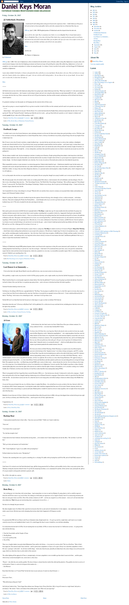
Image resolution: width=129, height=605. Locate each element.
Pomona (97, 363)
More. (26, 46)
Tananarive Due (99, 173)
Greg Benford (98, 137)
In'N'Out (97, 288)
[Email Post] (31, 118)
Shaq (96, 101)
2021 (94, 10)
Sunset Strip (98, 400)
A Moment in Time (100, 118)
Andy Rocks (98, 197)
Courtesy (97, 240)
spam (96, 460)
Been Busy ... (9, 489)
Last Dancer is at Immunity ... (16, 267)
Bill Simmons (98, 214)
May (95, 53)
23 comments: (26, 591)
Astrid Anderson (99, 204)
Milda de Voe (98, 337)
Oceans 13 (97, 351)
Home (44, 598)
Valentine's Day (99, 424)
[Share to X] (39, 118)
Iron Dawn (97, 289)
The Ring (32, 258)
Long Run (97, 98)
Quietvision (98, 366)
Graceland (97, 276)
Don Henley (98, 255)
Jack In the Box (98, 296)
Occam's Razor (98, 349)
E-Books (97, 132)
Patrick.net (97, 356)
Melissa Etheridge (99, 334)
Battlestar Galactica (100, 211)
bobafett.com (98, 178)
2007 (94, 24)
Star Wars (97, 169)
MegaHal (97, 332)
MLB (96, 323)
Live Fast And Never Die (101, 315)
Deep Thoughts (98, 250)
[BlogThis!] (37, 118)
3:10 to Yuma (98, 187)
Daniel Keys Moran (98, 61)
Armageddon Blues (99, 92)
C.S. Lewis (97, 224)
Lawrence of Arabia (100, 313)
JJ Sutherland (7, 57)
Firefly (96, 265)
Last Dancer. (98, 311)
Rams (96, 370)
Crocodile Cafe (98, 127)
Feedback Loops (10, 129)
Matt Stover (98, 99)
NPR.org (27, 30)
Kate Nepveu (98, 306)
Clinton (96, 229)
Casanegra (97, 125)
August (96, 47)
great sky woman (99, 443)
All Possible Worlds (100, 81)
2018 (94, 14)
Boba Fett (97, 122)
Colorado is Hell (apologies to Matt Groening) (106, 231)
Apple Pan (97, 200)
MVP (96, 149)
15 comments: (26, 118)
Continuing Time (99, 106)
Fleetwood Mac (99, 269)
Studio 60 (97, 171)
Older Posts (84, 598)
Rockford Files (98, 373)
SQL (96, 376)
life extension (98, 447)
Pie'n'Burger (98, 361)
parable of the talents (100, 453)
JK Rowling (98, 294)
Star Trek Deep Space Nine (102, 168)
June (95, 51)
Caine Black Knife (99, 123)
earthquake (97, 441)
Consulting (97, 234)
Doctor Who (98, 253)
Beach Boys (98, 212)
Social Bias (98, 164)
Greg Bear (97, 135)
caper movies (98, 435)
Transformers (98, 419)
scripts (96, 459)
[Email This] (35, 118)
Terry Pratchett (98, 407)
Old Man (97, 152)
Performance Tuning (100, 358)
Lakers (96, 72)
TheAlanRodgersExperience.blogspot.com (105, 416)
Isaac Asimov (98, 291)
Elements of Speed (99, 257)
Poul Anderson (98, 159)
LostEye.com (98, 320)
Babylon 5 (97, 205)
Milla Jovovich (98, 339)
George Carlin (98, 274)
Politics (97, 84)
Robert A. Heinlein (99, 371)
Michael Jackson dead (100, 335)
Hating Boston (98, 77)
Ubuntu (96, 103)
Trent (96, 421)
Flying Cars (98, 270)
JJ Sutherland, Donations (14, 19)
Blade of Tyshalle (99, 217)
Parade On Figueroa (100, 354)
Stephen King (98, 397)
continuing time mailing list (102, 438)
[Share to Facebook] (41, 118)
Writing (96, 176)
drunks (96, 440)
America (97, 193)
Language (97, 310)
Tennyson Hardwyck (100, 406)
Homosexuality (98, 284)
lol (95, 448)
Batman (97, 209)
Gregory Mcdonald (99, 139)
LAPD (96, 308)
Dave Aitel (97, 248)
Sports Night (98, 394)
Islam (96, 293)
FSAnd (96, 260)
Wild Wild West (99, 428)
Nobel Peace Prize (15, 407)
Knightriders (98, 146)
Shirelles (97, 387)
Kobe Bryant (98, 75)
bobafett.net (98, 431)
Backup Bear (9, 415)
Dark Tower (98, 246)
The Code (97, 411)
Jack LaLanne (98, 298)
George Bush (98, 110)
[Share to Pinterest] (42, 118)
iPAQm (96, 445)
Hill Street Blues (99, 282)
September (97, 45)
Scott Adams (98, 385)
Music (96, 342)
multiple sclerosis (99, 450)
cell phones (97, 436)
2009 (94, 20)
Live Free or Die (99, 317)
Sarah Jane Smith (99, 380)
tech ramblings (98, 462)
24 (95, 185)
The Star (97, 414)
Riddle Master (98, 161)
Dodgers (97, 108)
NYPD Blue (98, 344)
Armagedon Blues (99, 202)
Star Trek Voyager (99, 395)
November (97, 28)
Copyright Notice (99, 236)
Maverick (97, 327)
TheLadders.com (99, 418)
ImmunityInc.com (99, 286)
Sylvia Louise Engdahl (100, 402)
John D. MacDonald (100, 303)
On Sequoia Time (99, 154)
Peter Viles (97, 359)
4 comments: (26, 478)
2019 (94, 12)
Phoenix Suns (98, 157)
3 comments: (27, 404)
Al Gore (7, 320)
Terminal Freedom (29, 121)
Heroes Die (97, 281)
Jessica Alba (98, 301)
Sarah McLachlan (99, 382)
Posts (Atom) (13, 602)
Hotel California (99, 140)
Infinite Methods (99, 113)
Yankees (97, 430)
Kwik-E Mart (98, 115)
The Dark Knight (99, 412)
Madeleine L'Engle (99, 325)
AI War (8, 121)
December (97, 26)
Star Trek (97, 166)
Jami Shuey (97, 144)
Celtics (96, 228)
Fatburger (97, 264)
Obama (96, 116)
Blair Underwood (99, 219)
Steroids (97, 399)
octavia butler (98, 452)
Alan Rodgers (98, 120)
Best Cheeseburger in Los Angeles (15, 258)
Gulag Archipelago (99, 279)
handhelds (97, 180)
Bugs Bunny (98, 223)
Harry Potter (98, 111)
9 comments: (26, 309)
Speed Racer (98, 392)
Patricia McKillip (99, 156)
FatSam (9, 481)
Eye (96, 258)
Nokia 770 (97, 347)
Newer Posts (6, 598)
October (96, 30)
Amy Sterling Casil (100, 195)
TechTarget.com (99, 404)
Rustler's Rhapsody (99, 163)
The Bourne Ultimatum (101, 409)
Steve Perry (97, 86)
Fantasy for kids (99, 262)
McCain (97, 329)
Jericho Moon (98, 299)
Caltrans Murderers (100, 226)
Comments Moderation (100, 233)
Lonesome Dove (99, 318)
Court (96, 238)
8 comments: (26, 255)
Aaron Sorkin (98, 190)
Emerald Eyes (98, 94)
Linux (96, 147)
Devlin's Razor (14, 121)
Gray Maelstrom (99, 277)
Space (96, 390)
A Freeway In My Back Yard (102, 188)
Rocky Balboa (98, 375)
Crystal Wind (98, 243)
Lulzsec (97, 322)
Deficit (96, 252)
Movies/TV (97, 151)
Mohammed (98, 341)
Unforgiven (97, 423)
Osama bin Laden (99, 353)
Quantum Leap (98, 364)
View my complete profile (97, 64)
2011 (94, 16)
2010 (94, 18)
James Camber (98, 142)
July (95, 49)
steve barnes (98, 87)
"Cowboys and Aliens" (100, 183)
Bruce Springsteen (99, 221)
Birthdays (97, 216)
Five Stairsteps (98, 267)
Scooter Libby (98, 383)
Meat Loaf (97, 330)
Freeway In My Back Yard (101, 134)
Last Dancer (14, 312)
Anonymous (98, 199)
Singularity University (100, 388)
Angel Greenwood (99, 104)
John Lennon (98, 305)
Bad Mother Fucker (100, 207)
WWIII (96, 426)
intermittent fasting (100, 181)
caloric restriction (99, 433)
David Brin (97, 128)
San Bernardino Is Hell (100, 378)
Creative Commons (100, 241)
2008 (94, 22)
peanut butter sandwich (100, 455)
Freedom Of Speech (100, 272)
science (96, 457)
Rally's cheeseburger (100, 368)
